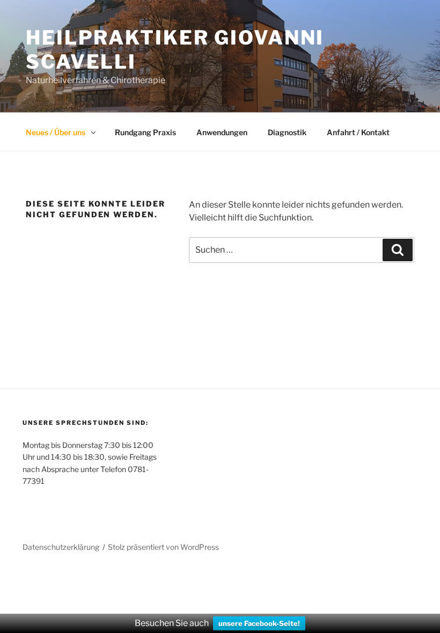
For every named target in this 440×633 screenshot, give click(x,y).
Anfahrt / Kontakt (358, 132)
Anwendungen (221, 132)
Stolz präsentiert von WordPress (163, 546)
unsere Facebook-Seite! (259, 623)
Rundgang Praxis (145, 132)
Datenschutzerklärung (61, 546)
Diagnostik (287, 132)
